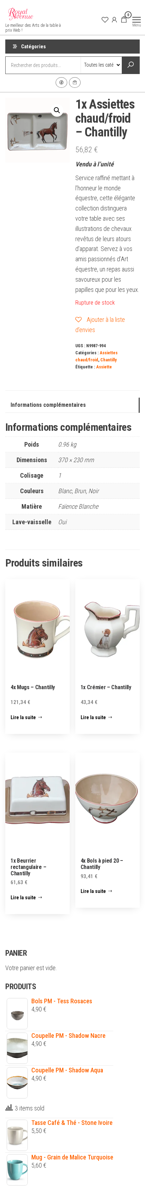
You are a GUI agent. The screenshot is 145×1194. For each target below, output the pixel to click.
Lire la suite (23, 717)
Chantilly (108, 359)
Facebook (61, 82)
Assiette (104, 366)
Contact (75, 82)
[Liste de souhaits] (105, 19)
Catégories (33, 46)
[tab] (72, 405)
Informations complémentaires (48, 405)
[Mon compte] (114, 19)
